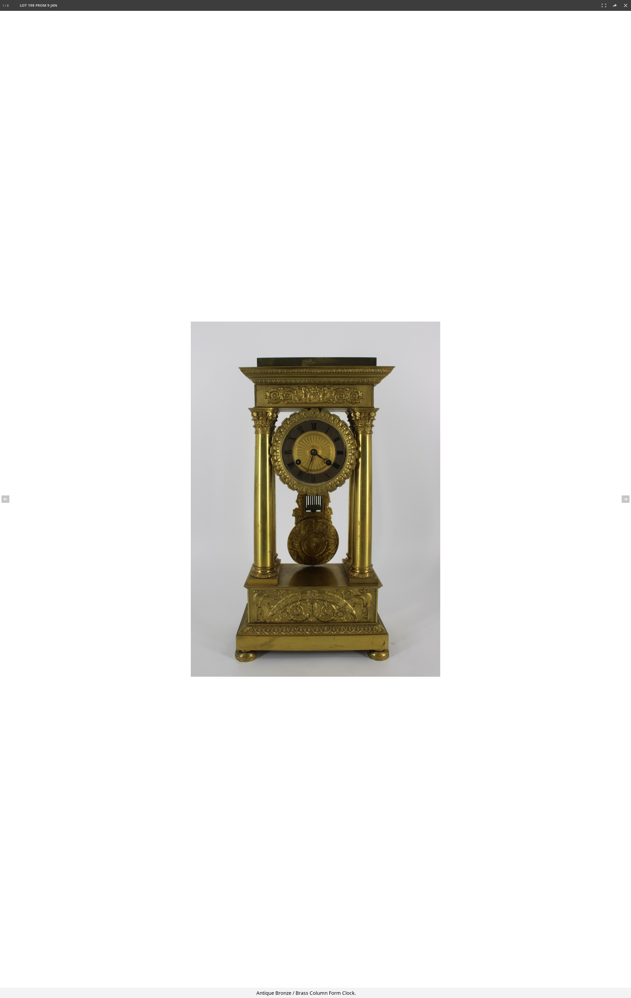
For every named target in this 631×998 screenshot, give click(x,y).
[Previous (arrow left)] (8, 499)
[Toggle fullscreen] (603, 5)
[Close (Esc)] (625, 5)
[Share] (614, 5)
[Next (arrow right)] (622, 499)
